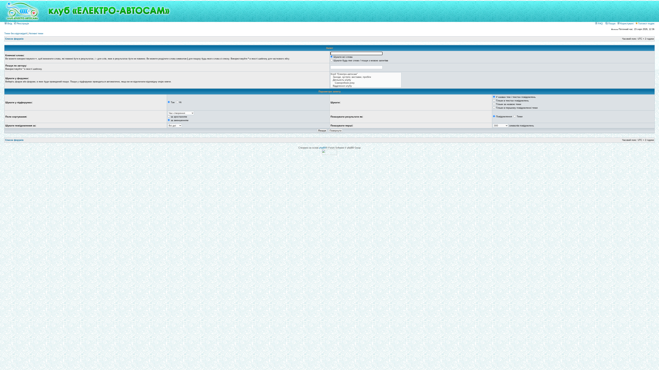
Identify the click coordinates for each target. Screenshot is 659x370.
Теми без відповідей (15, 33)
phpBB (322, 147)
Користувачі (626, 23)
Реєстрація (22, 23)
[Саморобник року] (366, 82)
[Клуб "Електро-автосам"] (366, 74)
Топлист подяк (646, 23)
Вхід (9, 23)
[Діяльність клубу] (366, 79)
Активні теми (36, 33)
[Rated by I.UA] (329, 154)
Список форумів (14, 39)
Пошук (611, 23)
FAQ (600, 23)
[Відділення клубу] (366, 85)
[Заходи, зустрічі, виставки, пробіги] (366, 77)
